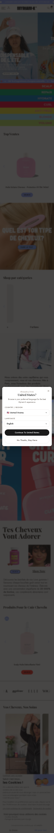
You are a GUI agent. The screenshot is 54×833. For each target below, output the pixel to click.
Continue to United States (27, 432)
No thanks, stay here (27, 440)
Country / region (13, 407)
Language (10, 418)
